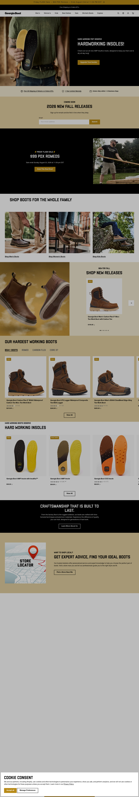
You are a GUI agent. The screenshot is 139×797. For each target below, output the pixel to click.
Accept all (10, 790)
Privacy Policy (69, 784)
